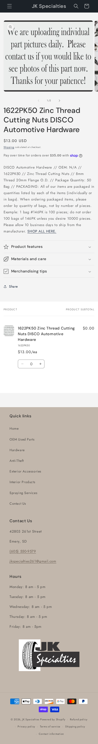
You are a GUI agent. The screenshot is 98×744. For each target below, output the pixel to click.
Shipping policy (75, 726)
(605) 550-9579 (23, 551)
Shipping (9, 147)
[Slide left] (38, 100)
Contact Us (18, 503)
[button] (9, 6)
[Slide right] (59, 100)
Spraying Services (23, 492)
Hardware (17, 450)
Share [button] (13, 286)
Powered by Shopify (52, 719)
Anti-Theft (17, 460)
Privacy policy (26, 726)
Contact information (51, 734)
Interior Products (22, 482)
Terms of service (50, 726)
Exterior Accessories (25, 471)
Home (14, 428)
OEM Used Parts (22, 439)
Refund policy (78, 719)
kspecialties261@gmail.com (33, 561)
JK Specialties (30, 719)
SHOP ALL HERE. (41, 231)
